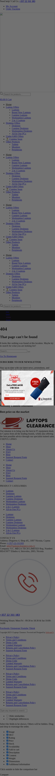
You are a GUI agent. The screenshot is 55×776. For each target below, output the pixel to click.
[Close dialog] (52, 372)
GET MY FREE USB (14, 398)
